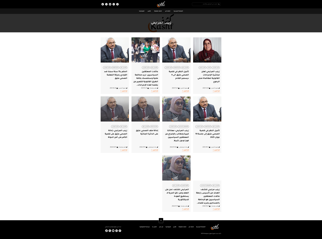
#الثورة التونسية (184, 185)
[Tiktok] (102, 4)
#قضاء (209, 67)
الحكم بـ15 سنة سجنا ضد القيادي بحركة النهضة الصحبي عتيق (115, 75)
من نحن (161, 227)
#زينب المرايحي (216, 67)
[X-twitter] (106, 4)
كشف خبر (167, 11)
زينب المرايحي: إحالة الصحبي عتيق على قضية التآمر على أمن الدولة (116, 134)
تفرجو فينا (141, 11)
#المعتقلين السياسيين (183, 126)
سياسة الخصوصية (145, 227)
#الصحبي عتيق (185, 67)
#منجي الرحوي (202, 67)
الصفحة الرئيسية (178, 11)
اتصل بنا (154, 227)
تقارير (149, 11)
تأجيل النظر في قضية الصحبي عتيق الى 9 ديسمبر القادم (179, 75)
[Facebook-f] (117, 4)
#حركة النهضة (177, 67)
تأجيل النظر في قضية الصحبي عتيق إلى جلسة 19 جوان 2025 (207, 134)
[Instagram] (114, 4)
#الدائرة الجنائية (154, 126)
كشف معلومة (158, 11)
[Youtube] (110, 4)
